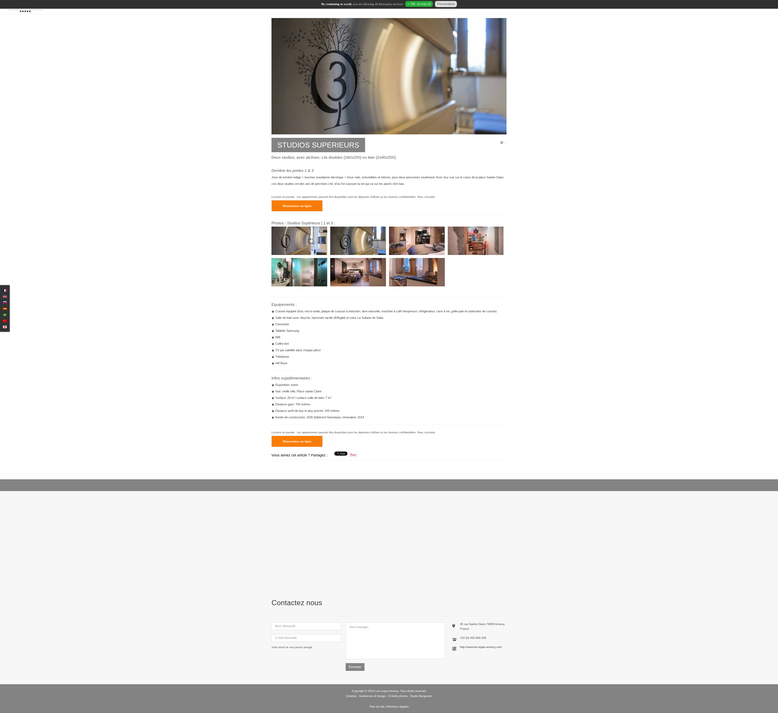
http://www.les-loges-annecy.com (481, 647)
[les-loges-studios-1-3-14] (358, 272)
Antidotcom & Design (372, 696)
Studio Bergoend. (421, 696)
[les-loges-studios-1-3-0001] (299, 241)
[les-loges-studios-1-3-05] (299, 272)
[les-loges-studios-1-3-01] (417, 241)
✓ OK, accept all (419, 4)
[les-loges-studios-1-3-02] (475, 241)
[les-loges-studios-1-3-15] (417, 272)
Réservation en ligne (297, 206)
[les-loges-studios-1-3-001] (358, 241)
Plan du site (377, 706)
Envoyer (355, 667)
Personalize (446, 4)
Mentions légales (398, 706)
